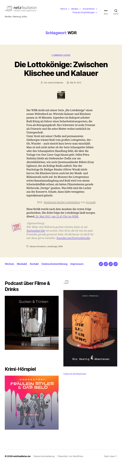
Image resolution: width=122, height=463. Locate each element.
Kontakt (34, 263)
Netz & (63, 9)
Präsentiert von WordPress (70, 456)
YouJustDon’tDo (35, 230)
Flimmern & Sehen (61, 55)
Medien (74, 9)
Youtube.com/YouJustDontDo (73, 238)
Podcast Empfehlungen (84, 12)
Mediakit (22, 263)
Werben (9, 263)
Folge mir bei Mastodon (74, 373)
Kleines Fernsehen (38, 246)
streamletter (89, 9)
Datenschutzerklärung (54, 263)
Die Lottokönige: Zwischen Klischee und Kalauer (61, 69)
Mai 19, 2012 (75, 82)
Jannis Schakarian (55, 82)
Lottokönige (52, 246)
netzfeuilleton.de (21, 456)
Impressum (76, 263)
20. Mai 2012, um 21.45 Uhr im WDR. (57, 216)
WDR (60, 246)
